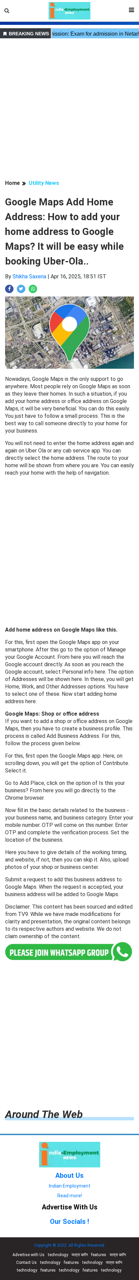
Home (12, 183)
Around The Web (44, 1114)
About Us (69, 1175)
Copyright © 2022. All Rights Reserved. (69, 1245)
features (98, 1254)
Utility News (44, 183)
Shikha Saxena (29, 276)
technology (58, 1254)
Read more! (69, 1195)
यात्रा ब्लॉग (80, 1254)
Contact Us (26, 1262)
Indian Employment (69, 1186)
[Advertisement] (69, 110)
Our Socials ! (69, 1221)
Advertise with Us (28, 1254)
